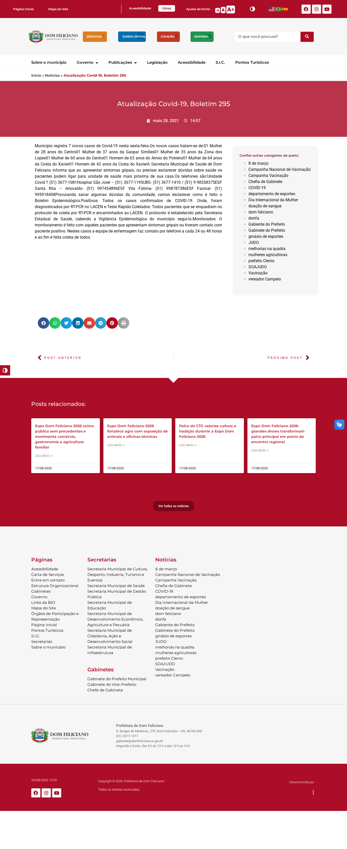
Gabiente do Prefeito (266, 224)
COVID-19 (257, 187)
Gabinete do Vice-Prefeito (111, 684)
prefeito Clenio (261, 260)
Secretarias (41, 641)
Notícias (52, 75)
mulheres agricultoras (267, 254)
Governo (85, 62)
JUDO (253, 242)
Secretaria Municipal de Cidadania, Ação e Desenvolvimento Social (109, 636)
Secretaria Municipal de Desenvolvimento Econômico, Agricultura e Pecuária (115, 619)
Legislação (157, 62)
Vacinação (257, 273)
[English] (272, 9)
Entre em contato (48, 580)
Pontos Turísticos (252, 62)
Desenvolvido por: (302, 782)
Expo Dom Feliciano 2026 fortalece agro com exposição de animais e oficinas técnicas (137, 431)
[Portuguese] (278, 9)
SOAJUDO (257, 266)
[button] (43, 323)
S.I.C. (220, 62)
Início (36, 75)
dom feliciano (260, 212)
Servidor (94, 36)
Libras (166, 8)
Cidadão (168, 36)
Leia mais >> (44, 456)
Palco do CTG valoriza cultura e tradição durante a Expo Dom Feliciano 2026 (207, 431)
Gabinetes (41, 591)
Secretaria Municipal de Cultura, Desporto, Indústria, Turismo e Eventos (117, 574)
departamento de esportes (271, 193)
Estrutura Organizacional (54, 585)
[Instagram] (316, 9)
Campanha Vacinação (268, 175)
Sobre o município (49, 62)
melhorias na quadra (267, 248)
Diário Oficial (134, 36)
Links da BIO (43, 602)
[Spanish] (285, 9)
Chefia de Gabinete (265, 181)
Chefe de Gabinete (105, 690)
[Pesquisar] (307, 37)
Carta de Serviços (47, 574)
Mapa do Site (58, 9)
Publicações (120, 62)
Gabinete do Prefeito (266, 230)
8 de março (258, 163)
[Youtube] (327, 9)
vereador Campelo (264, 279)
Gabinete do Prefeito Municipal (116, 678)
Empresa (201, 36)
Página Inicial (23, 9)
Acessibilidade (192, 62)
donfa (253, 218)
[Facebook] (306, 9)
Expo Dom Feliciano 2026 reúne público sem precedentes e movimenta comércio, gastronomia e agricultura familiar (64, 437)
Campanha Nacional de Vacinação (279, 169)
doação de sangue (264, 206)
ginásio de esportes (265, 236)
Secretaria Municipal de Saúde (116, 585)
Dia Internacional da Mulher (273, 199)
